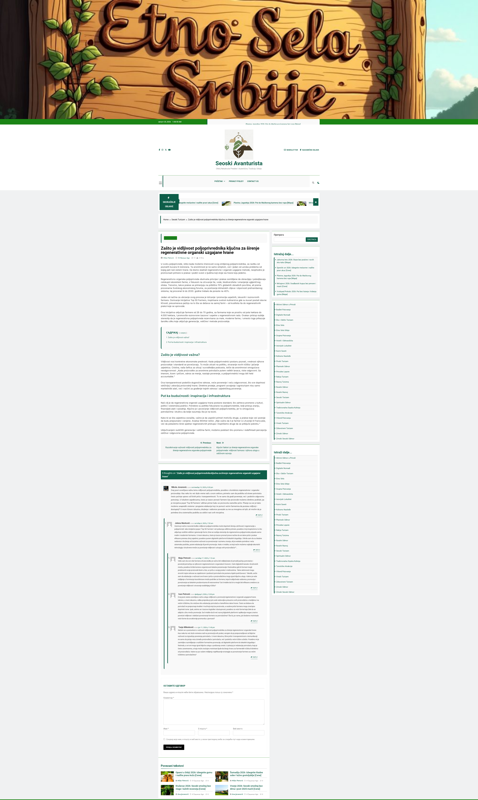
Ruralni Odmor (282, 387)
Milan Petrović (168, 258)
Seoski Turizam (170, 238)
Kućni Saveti (281, 351)
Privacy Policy (236, 181)
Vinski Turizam (282, 423)
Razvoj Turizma (282, 382)
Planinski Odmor (283, 366)
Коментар (168, 698)
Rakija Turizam (282, 377)
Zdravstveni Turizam (284, 428)
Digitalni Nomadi (283, 315)
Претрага (279, 234)
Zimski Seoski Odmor (285, 439)
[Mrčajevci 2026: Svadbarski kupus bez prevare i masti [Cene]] (213, 204)
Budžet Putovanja (283, 310)
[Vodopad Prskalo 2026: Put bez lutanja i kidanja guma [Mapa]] (283, 204)
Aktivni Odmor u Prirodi (286, 304)
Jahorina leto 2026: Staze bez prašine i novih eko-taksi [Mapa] (275, 124)
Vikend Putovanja (283, 418)
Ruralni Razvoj (282, 392)
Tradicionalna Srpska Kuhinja (288, 408)
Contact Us (253, 181)
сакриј (183, 333)
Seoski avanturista (239, 163)
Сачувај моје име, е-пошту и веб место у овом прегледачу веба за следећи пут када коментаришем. (210, 739)
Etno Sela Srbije (282, 330)
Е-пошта (202, 729)
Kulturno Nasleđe (283, 356)
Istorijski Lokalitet (283, 346)
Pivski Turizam (282, 361)
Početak (218, 181)
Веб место (237, 729)
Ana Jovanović (183, 794)
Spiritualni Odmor (283, 402)
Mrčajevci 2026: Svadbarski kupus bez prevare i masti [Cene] (247, 203)
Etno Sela (280, 325)
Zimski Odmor (282, 433)
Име (166, 729)
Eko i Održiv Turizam (284, 320)
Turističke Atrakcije (284, 413)
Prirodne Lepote (282, 372)
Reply (260, 515)
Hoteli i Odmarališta (284, 341)
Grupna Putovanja (283, 335)
